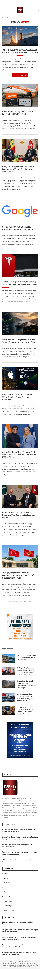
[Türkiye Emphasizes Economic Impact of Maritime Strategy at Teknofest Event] (8, 697)
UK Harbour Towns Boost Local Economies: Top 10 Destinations (26, 657)
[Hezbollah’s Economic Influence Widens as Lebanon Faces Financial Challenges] (8, 684)
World (6, 887)
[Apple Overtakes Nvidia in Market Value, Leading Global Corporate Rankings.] (20, 378)
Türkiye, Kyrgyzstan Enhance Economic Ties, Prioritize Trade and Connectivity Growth (18, 575)
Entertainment (9, 910)
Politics (6, 883)
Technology (8, 906)
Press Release (8, 901)
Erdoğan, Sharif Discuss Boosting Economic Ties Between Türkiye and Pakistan (18, 515)
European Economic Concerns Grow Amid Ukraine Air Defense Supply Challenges (25, 710)
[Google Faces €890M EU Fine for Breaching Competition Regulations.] (20, 210)
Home (4, 18)
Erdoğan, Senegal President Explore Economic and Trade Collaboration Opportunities (18, 169)
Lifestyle (7, 896)
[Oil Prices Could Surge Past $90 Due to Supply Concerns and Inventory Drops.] (20, 323)
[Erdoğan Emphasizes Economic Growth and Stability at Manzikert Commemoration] (8, 671)
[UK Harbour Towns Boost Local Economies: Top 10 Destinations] (8, 658)
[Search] (38, 10)
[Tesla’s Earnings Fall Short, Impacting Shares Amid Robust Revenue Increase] (20, 265)
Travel (6, 892)
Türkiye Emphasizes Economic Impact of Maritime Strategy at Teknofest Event (25, 697)
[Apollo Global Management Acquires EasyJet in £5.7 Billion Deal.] (20, 95)
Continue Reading (20, 75)
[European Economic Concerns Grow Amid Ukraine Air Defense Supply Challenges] (8, 710)
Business (7, 878)
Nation (6, 874)
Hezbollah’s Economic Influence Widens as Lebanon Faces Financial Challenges (26, 684)
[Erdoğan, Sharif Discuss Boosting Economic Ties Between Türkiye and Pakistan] (20, 496)
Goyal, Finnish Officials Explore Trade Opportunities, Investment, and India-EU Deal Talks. (19, 454)
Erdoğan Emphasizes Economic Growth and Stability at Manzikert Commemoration (25, 671)
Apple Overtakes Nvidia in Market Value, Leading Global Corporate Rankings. (17, 397)
